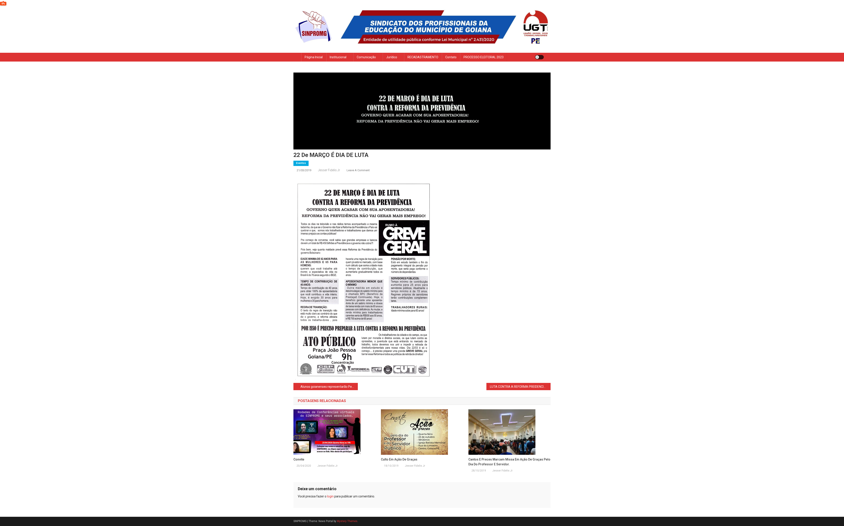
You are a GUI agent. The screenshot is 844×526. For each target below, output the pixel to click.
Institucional (338, 57)
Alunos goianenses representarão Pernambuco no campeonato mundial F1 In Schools (329, 386)
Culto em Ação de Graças (399, 459)
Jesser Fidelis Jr (329, 170)
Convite (298, 459)
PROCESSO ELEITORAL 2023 (484, 57)
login (330, 496)
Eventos (301, 163)
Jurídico (391, 57)
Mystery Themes (347, 521)
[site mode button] (539, 57)
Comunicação (366, 57)
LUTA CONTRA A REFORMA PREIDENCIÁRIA (520, 386)
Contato (451, 57)
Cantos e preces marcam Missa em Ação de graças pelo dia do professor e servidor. (509, 462)
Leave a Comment (358, 170)
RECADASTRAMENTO (422, 57)
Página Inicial (314, 57)
